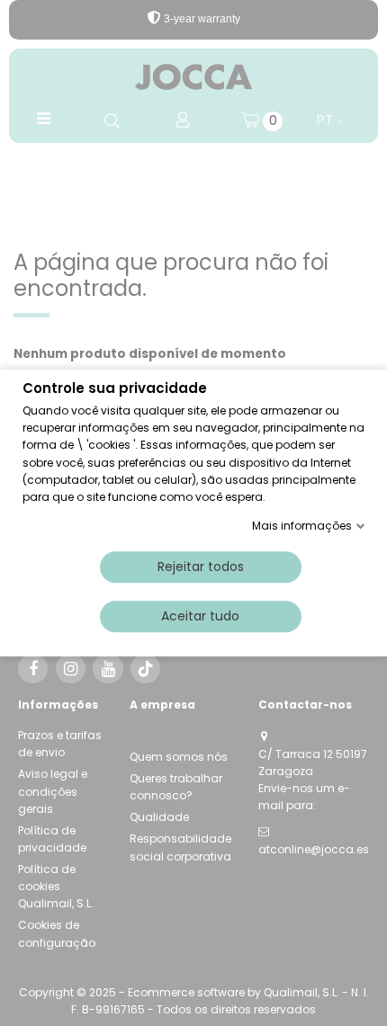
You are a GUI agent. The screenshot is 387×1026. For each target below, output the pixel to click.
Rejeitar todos (201, 566)
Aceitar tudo (200, 616)
